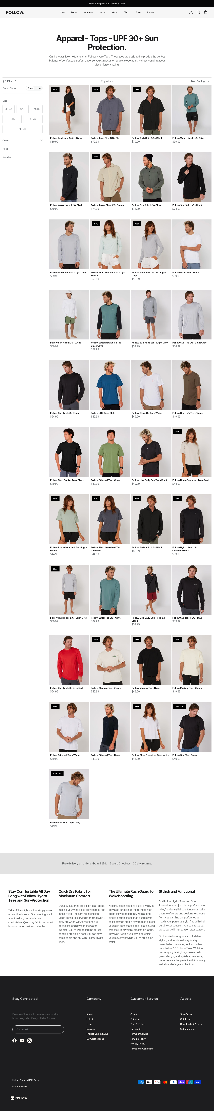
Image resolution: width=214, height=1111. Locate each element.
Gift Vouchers (187, 1029)
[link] (30, 88)
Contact (134, 1014)
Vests (102, 12)
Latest (150, 12)
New (62, 12)
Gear (115, 12)
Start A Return (137, 1024)
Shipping (135, 1019)
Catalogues (186, 1019)
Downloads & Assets (191, 1024)
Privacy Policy (137, 1043)
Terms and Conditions (141, 1048)
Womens (88, 12)
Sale (138, 12)
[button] (201, 81)
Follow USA (23, 1086)
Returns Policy (138, 1038)
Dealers (90, 1029)
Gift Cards (135, 1029)
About (89, 1014)
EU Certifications (95, 1038)
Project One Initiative (97, 1033)
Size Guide (186, 1014)
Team (89, 1024)
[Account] (190, 12)
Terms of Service (139, 1033)
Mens (74, 12)
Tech (126, 12)
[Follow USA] (15, 12)
